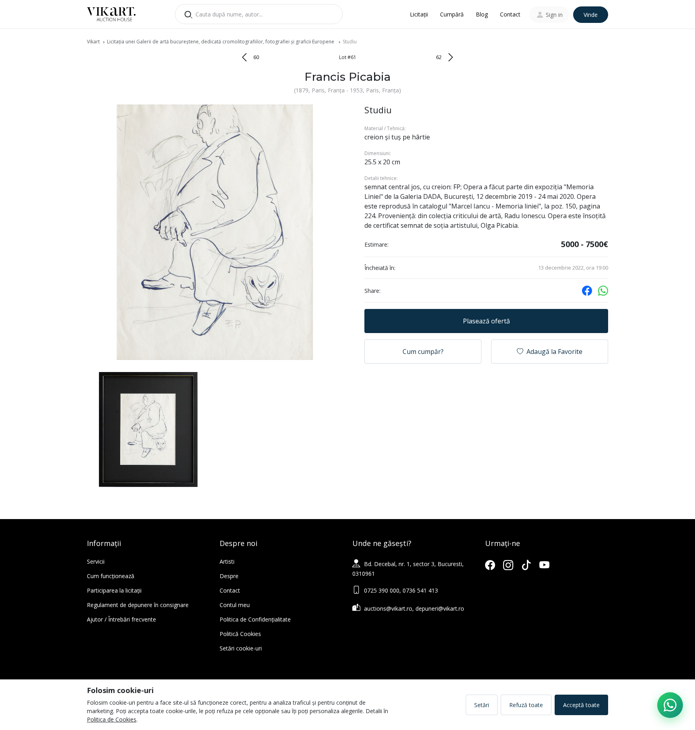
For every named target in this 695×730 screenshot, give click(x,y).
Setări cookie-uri (241, 648)
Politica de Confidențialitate (255, 619)
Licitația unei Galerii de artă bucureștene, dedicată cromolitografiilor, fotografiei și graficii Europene (221, 41)
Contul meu (235, 605)
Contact (510, 14)
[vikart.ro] (111, 13)
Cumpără (452, 14)
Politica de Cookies (111, 719)
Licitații (419, 14)
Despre (229, 576)
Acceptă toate (581, 705)
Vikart (93, 41)
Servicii (96, 561)
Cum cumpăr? (423, 351)
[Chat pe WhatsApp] (670, 705)
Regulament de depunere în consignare (138, 605)
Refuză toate (526, 705)
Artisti (227, 561)
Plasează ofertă (486, 321)
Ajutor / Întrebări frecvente (121, 619)
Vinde (591, 14)
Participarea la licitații (114, 590)
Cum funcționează (110, 576)
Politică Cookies (240, 634)
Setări (481, 705)
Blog (482, 14)
